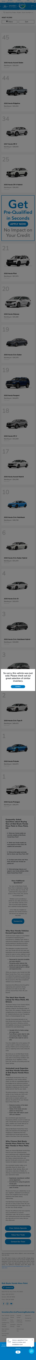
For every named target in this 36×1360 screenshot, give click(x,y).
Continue (18, 686)
